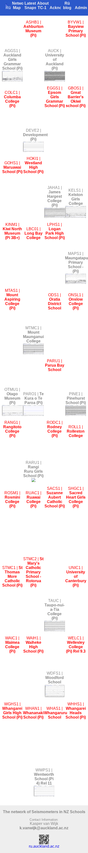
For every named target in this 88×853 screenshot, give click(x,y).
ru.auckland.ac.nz (44, 846)
